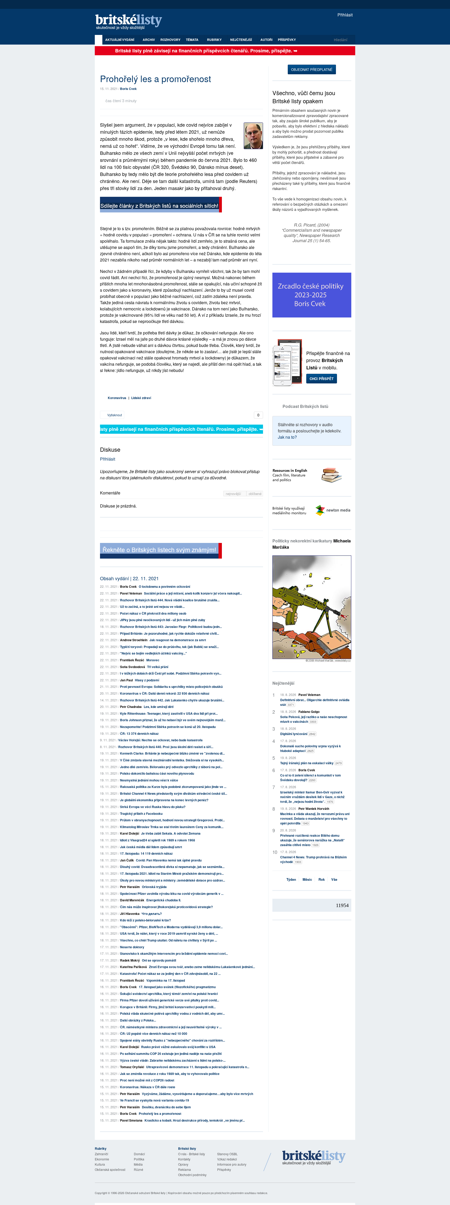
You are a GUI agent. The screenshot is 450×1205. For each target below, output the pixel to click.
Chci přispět (322, 378)
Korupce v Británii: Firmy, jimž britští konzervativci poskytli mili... (168, 1007)
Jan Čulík (127, 860)
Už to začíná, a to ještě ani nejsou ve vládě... (152, 606)
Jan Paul (126, 680)
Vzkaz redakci (227, 1159)
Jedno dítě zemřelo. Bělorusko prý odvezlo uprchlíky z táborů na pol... (171, 766)
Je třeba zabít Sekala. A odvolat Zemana (171, 833)
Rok (321, 879)
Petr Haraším (130, 886)
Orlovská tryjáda (154, 886)
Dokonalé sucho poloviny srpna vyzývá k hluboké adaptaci (310, 748)
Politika (139, 1159)
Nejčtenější (283, 683)
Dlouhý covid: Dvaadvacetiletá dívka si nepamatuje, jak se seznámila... (172, 866)
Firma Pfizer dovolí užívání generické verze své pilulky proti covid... (169, 1000)
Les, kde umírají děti (158, 706)
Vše (334, 879)
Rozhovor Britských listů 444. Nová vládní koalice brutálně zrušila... (170, 600)
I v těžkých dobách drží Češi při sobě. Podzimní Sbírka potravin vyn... (170, 673)
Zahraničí (101, 1154)
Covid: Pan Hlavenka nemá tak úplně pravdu (169, 860)
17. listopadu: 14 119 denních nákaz (146, 853)
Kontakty (184, 1159)
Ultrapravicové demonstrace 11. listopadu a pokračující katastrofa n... (197, 1067)
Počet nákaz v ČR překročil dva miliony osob (153, 613)
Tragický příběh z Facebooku (141, 813)
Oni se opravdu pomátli (159, 960)
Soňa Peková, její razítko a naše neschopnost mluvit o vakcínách (313, 719)
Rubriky (214, 39)
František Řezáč (132, 660)
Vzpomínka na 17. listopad (165, 980)
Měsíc (307, 879)
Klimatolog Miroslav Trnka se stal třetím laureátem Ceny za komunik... (171, 826)
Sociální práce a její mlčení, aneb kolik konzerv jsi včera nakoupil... (193, 593)
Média (138, 1164)
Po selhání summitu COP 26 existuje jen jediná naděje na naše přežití (171, 1053)
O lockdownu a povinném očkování (164, 586)
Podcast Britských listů (305, 406)
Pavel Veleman (131, 593)
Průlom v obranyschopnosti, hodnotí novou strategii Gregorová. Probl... (172, 820)
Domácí (139, 1154)
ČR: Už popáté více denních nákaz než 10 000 (153, 1033)
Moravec (152, 660)
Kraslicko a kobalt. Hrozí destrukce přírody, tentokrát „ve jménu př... (195, 1120)
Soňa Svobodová (132, 666)
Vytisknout (114, 415)
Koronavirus (117, 397)
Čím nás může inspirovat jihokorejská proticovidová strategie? (166, 906)
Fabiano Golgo (309, 711)
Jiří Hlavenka (130, 913)
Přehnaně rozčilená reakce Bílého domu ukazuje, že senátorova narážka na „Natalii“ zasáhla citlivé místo (312, 840)
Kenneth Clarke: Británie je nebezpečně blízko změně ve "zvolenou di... (172, 753)
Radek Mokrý (130, 960)
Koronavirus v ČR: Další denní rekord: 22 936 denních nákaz (164, 693)
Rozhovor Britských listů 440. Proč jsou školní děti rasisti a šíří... (165, 746)
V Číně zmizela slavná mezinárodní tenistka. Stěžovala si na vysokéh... (172, 760)
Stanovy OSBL (227, 1154)
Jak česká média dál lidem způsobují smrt (151, 847)
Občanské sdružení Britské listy (145, 1193)
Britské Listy (314, 1158)
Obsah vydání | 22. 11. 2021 (129, 578)
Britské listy (131, 22)
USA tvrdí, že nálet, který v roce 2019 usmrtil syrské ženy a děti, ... (169, 933)
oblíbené (255, 493)
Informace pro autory (231, 1164)
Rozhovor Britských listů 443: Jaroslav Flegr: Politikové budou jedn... (171, 626)
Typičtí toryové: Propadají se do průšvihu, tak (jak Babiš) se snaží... (169, 646)
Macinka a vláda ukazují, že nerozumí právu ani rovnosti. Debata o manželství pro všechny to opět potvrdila (314, 818)
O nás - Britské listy (191, 1154)
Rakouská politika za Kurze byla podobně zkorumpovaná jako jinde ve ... (173, 786)
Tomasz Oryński (132, 1067)
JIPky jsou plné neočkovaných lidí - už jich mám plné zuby (162, 619)
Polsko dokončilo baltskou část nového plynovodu (157, 773)
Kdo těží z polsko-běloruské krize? (145, 920)
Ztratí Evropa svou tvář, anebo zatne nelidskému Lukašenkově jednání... (202, 966)
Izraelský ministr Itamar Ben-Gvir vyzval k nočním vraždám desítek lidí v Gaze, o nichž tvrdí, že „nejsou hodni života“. (312, 797)
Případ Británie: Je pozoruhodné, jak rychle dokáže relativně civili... (169, 633)
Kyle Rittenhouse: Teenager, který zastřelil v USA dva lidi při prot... (169, 713)
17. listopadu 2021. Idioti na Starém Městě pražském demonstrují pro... (172, 873)
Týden (291, 879)
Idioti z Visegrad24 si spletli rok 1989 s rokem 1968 (157, 840)
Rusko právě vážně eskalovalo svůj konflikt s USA (178, 1046)
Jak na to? (287, 437)
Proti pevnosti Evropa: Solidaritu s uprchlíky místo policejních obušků (171, 686)
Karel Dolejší (129, 833)
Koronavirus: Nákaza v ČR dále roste (147, 1087)
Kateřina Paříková (133, 966)
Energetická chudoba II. (163, 900)
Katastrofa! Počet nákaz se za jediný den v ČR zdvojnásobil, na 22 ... (170, 973)
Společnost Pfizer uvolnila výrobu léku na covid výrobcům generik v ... (171, 893)
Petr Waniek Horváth (313, 808)
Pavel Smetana (131, 1120)
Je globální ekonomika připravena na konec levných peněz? (164, 800)
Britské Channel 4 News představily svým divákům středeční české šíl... (173, 793)
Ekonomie (102, 1159)
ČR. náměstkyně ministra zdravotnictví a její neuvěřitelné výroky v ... (171, 1027)
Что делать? (152, 913)
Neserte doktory (132, 947)
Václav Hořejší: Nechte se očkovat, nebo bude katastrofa (160, 740)
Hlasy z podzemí (147, 680)
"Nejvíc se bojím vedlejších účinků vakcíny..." (153, 653)
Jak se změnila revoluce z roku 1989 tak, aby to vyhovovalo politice (170, 1073)
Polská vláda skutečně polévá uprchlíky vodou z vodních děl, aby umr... (172, 1013)
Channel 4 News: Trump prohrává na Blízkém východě (313, 859)
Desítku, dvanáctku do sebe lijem (166, 1107)
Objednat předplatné (312, 69)
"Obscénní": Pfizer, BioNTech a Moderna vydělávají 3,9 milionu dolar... (171, 927)
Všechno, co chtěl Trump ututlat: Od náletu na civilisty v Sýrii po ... (168, 940)
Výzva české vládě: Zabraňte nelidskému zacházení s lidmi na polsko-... (173, 1060)
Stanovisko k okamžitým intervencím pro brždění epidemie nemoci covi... (174, 953)
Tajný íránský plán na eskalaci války (311, 763)
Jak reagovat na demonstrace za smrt (177, 640)
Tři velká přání (157, 666)
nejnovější (234, 493)
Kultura (100, 1164)
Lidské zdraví (141, 397)
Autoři (266, 39)
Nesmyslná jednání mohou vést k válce (149, 780)
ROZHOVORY (170, 39)
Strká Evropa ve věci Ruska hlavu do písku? (152, 806)
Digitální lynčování (297, 733)
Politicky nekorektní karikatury (311, 544)
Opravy (183, 1164)
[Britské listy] (161, 205)
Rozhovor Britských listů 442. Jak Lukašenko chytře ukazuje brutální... (172, 700)
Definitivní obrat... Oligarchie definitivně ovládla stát (314, 702)
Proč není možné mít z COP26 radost (147, 1080)
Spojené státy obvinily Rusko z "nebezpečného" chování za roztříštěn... (172, 1040)
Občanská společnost (110, 1169)
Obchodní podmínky (192, 1174)
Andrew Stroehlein (133, 640)
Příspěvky (287, 39)
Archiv (149, 39)
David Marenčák (132, 900)
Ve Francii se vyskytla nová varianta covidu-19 (154, 1100)
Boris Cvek (128, 88)
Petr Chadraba (131, 706)
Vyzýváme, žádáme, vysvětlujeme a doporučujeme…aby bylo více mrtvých (197, 1093)
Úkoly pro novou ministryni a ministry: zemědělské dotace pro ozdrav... (172, 880)
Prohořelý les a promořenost (160, 1113)
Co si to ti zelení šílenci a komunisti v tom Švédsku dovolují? (310, 777)
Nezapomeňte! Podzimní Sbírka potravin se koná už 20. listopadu (168, 726)
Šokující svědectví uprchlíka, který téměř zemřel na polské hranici (169, 993)
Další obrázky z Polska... (138, 1020)
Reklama (184, 1169)
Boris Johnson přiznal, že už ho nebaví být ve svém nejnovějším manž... (173, 720)
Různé (138, 1169)
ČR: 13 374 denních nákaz (139, 733)
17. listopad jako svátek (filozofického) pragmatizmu (177, 986)
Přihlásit (344, 15)
